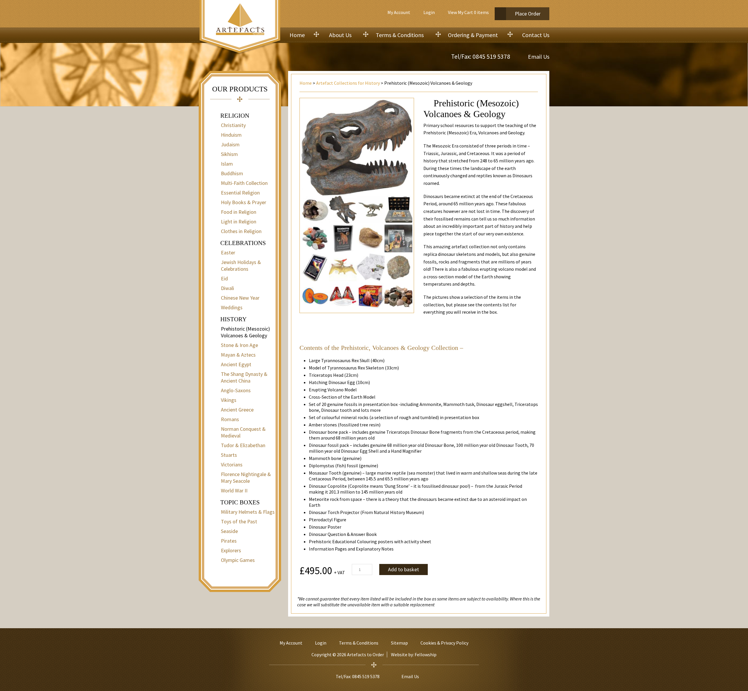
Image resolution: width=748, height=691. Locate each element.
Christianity (233, 125)
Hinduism (231, 134)
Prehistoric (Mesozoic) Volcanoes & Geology (245, 332)
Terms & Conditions (400, 35)
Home (297, 35)
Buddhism (232, 173)
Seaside (229, 531)
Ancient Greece (237, 409)
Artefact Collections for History (348, 83)
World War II (234, 490)
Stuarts (229, 455)
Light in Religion (238, 221)
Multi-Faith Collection (244, 183)
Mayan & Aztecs (238, 354)
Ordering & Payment (473, 35)
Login (429, 12)
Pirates (229, 540)
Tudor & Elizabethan (243, 445)
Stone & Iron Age (239, 345)
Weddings (232, 307)
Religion (234, 115)
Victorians (232, 464)
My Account (398, 12)
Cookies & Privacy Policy (444, 643)
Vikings (228, 400)
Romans (230, 419)
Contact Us (535, 35)
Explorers (231, 550)
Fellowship (426, 654)
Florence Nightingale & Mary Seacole (246, 477)
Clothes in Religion (241, 231)
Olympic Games (238, 560)
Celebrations (243, 242)
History (233, 319)
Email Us (538, 56)
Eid (224, 278)
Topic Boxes (240, 502)
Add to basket (403, 569)
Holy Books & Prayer (243, 202)
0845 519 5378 (491, 56)
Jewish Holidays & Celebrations (241, 265)
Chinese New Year (240, 297)
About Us (340, 35)
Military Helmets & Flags (248, 511)
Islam (227, 163)
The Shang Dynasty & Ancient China (244, 377)
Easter (228, 252)
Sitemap (399, 643)
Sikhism (229, 154)
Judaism (230, 144)
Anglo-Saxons (236, 390)
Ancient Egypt (236, 364)
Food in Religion (238, 212)
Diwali (227, 288)
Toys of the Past (239, 521)
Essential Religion (240, 192)
